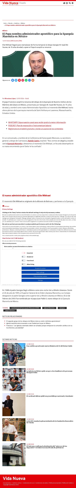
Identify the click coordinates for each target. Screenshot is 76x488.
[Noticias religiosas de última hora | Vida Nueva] (10, 3)
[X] (16, 80)
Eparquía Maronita (14, 143)
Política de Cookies (67, 483)
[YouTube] (19, 80)
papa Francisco (10, 310)
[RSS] (32, 80)
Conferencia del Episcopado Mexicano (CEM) (25, 308)
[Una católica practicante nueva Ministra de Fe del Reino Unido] (13, 354)
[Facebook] (12, 80)
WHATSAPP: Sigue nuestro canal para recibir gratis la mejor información (37, 122)
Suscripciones (7, 483)
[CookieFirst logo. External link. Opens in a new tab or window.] (5, 206)
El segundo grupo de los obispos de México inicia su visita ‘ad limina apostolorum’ (33, 321)
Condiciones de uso (28, 483)
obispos (62, 308)
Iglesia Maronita (49, 308)
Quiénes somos (16, 483)
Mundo (10, 23)
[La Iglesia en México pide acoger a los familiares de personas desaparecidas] (13, 379)
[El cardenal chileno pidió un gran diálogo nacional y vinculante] (13, 404)
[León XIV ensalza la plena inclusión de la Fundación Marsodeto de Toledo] (13, 429)
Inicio (5, 23)
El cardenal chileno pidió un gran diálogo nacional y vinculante (49, 396)
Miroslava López (16, 41)
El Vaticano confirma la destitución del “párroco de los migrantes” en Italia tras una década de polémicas (46, 447)
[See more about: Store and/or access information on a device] (13, 248)
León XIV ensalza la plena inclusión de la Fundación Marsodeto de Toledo (49, 422)
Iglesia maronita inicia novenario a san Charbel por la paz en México (28, 323)
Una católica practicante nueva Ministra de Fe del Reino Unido (49, 346)
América (16, 23)
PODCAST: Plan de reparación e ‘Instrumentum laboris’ (29, 125)
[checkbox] (24, 253)
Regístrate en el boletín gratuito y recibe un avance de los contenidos (35, 128)
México (23, 23)
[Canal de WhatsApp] (26, 80)
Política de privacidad (55, 483)
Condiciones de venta (42, 483)
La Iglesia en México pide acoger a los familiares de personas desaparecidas (49, 372)
